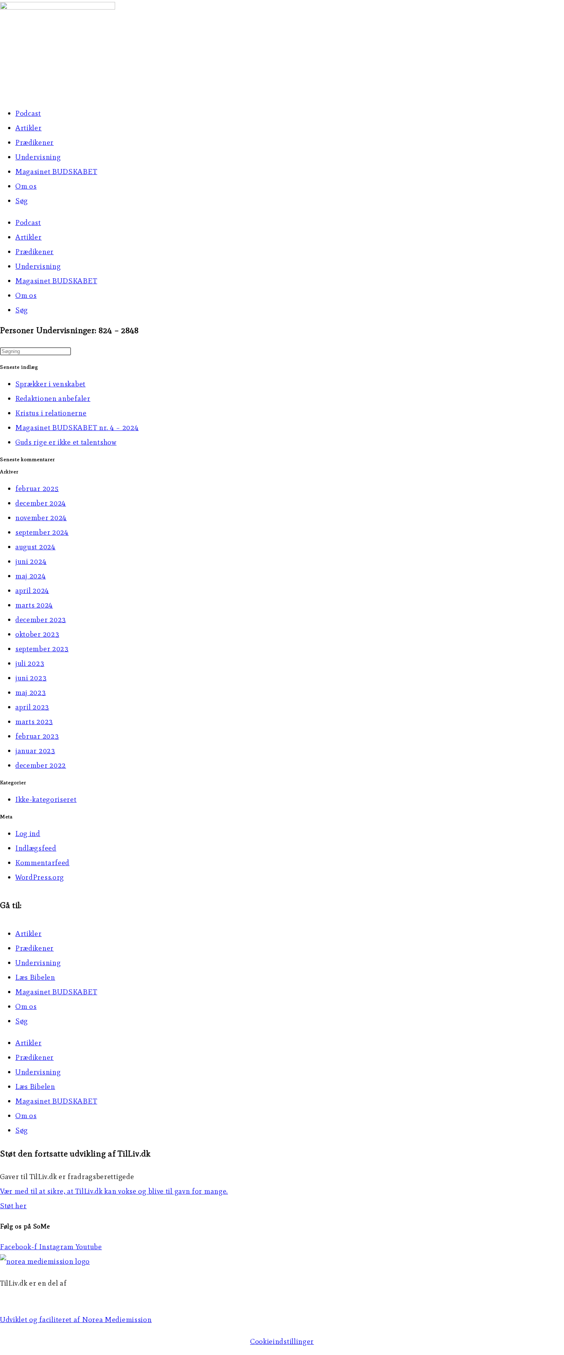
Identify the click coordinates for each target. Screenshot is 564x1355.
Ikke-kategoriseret (46, 799)
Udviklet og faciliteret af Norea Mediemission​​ (76, 1319)
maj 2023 (30, 692)
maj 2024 (30, 576)
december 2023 (40, 619)
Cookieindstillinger (282, 1341)
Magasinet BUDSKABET (56, 171)
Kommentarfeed (42, 862)
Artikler (28, 127)
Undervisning (38, 157)
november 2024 (41, 517)
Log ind (27, 833)
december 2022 (40, 765)
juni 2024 (30, 561)
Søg (21, 200)
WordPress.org (39, 877)
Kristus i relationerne (50, 413)
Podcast (28, 113)
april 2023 (32, 707)
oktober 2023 (37, 634)
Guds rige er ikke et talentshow (66, 442)
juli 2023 (29, 663)
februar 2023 (37, 736)
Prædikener (34, 142)
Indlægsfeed (35, 848)
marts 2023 (34, 721)
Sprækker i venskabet (50, 383)
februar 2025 (37, 488)
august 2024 (35, 546)
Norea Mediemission (35, 1297)
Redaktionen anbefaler (53, 398)
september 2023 (42, 648)
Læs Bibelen (35, 977)
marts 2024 (34, 605)
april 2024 (32, 590)
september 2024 (42, 532)
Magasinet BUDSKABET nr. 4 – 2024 (77, 427)
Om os (26, 186)
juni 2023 (30, 677)
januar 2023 (35, 750)
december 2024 (40, 503)
